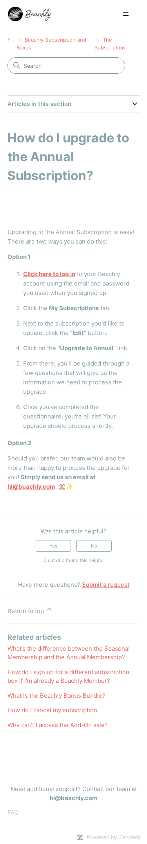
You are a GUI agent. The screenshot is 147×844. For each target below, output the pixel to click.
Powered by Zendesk (114, 837)
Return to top (26, 611)
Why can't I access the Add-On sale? (57, 725)
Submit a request (105, 584)
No (94, 546)
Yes (53, 546)
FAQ (12, 39)
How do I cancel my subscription (52, 710)
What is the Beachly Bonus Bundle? (56, 695)
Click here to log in (49, 274)
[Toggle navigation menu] (126, 14)
